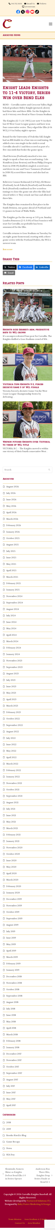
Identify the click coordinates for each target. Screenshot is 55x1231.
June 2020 (11, 860)
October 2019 (12, 912)
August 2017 (12, 1079)
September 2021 (14, 796)
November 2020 (14, 847)
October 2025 (13, 538)
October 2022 (13, 718)
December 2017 (13, 1054)
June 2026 (11, 499)
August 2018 (12, 1002)
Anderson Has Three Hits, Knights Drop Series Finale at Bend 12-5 (40, 1175)
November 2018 (14, 983)
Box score (8, 249)
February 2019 (13, 963)
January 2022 (13, 776)
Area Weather (34, 1223)
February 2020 (13, 886)
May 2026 (11, 506)
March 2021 (12, 828)
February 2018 (13, 1041)
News (9, 1148)
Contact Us (20, 1223)
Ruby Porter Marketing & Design (34, 1204)
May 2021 (11, 822)
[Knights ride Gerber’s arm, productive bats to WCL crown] (27, 307)
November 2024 (14, 596)
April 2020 (11, 873)
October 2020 (13, 854)
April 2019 (11, 950)
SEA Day (10, 1154)
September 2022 (14, 725)
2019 (8, 1129)
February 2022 (13, 770)
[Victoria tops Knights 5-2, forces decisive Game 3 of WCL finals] (27, 362)
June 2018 (11, 1015)
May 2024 (11, 628)
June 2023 (11, 686)
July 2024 (11, 615)
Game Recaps (13, 1141)
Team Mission (14, 1219)
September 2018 (14, 996)
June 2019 (11, 938)
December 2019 (14, 899)
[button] (50, 24)
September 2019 (14, 918)
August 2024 (12, 609)
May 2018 (11, 1021)
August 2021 (12, 802)
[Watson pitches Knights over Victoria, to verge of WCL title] (27, 419)
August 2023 (12, 673)
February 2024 (13, 647)
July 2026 (11, 493)
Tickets (43, 3)
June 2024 (11, 622)
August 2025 (12, 544)
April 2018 (11, 1028)
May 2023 (11, 693)
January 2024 (13, 654)
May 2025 (11, 564)
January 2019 (12, 970)
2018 (8, 1122)
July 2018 (10, 1008)
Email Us (31, 3)
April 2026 (11, 512)
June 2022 (11, 744)
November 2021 (14, 783)
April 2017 (11, 1105)
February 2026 (13, 525)
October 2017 (12, 1066)
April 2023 (11, 699)
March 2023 (12, 705)
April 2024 (11, 635)
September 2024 (14, 602)
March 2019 (12, 957)
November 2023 (14, 660)
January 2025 (13, 589)
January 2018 (12, 1047)
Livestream (30, 6)
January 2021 (12, 841)
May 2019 (11, 944)
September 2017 (14, 1073)
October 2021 (12, 789)
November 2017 (14, 1060)
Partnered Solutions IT (38, 1201)
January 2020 (13, 892)
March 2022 (12, 764)
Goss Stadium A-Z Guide (35, 1219)
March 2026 (12, 519)
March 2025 (12, 577)
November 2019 (14, 905)
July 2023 (10, 680)
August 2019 (12, 925)
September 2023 (14, 667)
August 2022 (12, 731)
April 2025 (11, 570)
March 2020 (12, 880)
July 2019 (10, 931)
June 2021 (11, 815)
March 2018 (12, 1034)
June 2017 (11, 1092)
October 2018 (12, 989)
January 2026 (13, 532)
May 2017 (10, 1099)
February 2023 (13, 712)
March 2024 (12, 641)
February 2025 (13, 583)
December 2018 (14, 976)
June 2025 (11, 557)
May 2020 (11, 867)
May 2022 (11, 751)
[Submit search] (49, 469)
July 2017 (10, 1086)
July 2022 (11, 738)
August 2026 (12, 486)
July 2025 (10, 551)
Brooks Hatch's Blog (16, 1135)
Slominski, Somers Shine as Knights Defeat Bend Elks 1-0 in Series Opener (14, 1174)
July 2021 (10, 809)
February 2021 (13, 834)
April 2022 (11, 757)
